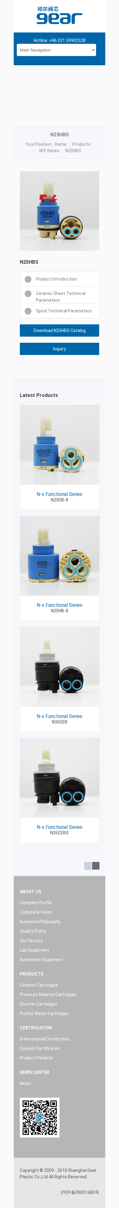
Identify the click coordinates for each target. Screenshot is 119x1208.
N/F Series (49, 150)
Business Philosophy (40, 921)
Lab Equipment (34, 950)
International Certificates (44, 1038)
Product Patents (36, 1057)
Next (95, 866)
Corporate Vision (36, 912)
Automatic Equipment (41, 959)
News (25, 1083)
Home (61, 144)
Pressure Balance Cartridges (48, 994)
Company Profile (36, 902)
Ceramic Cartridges (39, 985)
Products (81, 144)
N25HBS (73, 150)
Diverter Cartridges (38, 1004)
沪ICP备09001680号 (79, 1192)
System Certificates (40, 1048)
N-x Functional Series (59, 494)
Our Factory (31, 940)
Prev (88, 866)
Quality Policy (33, 931)
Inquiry (59, 348)
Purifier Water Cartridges (44, 1013)
